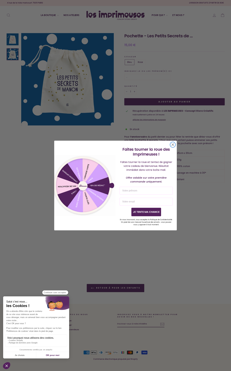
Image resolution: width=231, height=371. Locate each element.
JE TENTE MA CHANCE (146, 212)
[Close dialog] (173, 144)
